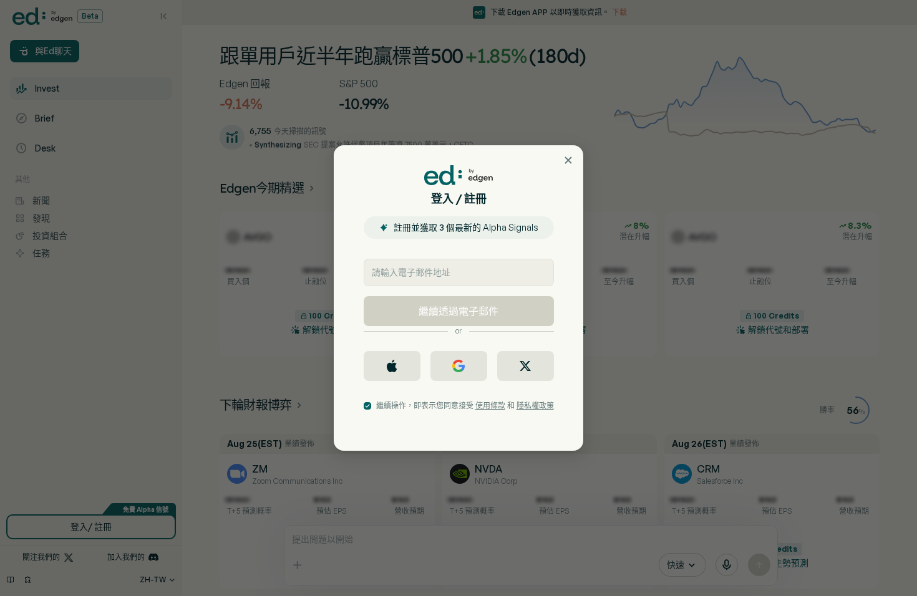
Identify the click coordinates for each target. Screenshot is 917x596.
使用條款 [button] (490, 405)
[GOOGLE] (458, 366)
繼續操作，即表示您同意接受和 (465, 405)
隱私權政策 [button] (535, 405)
